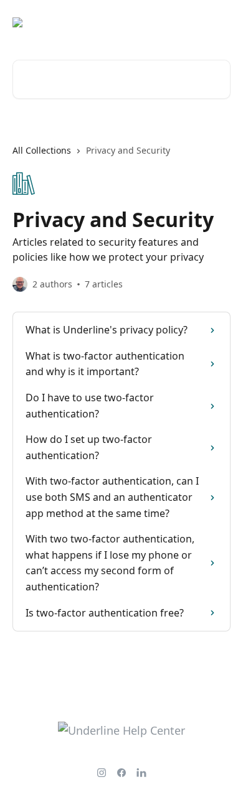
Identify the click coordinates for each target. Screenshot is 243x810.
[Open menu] (219, 22)
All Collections (41, 150)
